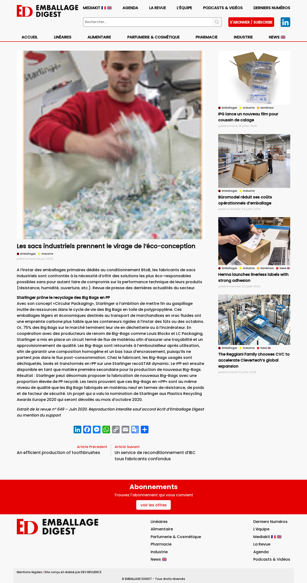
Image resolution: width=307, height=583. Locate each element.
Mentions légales (29, 572)
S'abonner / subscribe (251, 22)
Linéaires (62, 37)
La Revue (157, 8)
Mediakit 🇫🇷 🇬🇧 (97, 8)
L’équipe (184, 8)
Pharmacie (207, 37)
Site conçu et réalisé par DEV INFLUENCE (72, 572)
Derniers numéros (272, 8)
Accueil (30, 37)
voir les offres (154, 505)
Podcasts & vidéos (223, 8)
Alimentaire (99, 37)
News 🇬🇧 (277, 37)
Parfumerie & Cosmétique (153, 37)
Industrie (159, 552)
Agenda (130, 8)
